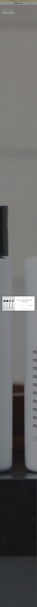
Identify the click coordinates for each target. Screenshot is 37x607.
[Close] (33, 298)
